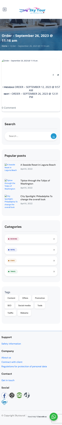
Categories (13, 227)
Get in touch (7, 380)
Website (24, 313)
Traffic (10, 313)
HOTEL (12, 250)
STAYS (12, 261)
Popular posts (15, 156)
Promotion (40, 298)
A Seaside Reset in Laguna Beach (38, 164)
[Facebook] (4, 395)
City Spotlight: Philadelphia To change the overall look (36, 198)
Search (10, 124)
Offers (25, 298)
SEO (9, 305)
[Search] (54, 136)
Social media (24, 305)
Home (4, 46)
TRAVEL (13, 271)
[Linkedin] (4, 402)
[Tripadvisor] (19, 395)
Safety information (11, 343)
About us (6, 357)
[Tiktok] (27, 395)
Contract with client (11, 362)
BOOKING (13, 239)
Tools (39, 305)
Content (11, 298)
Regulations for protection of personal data (24, 366)
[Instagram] (12, 395)
